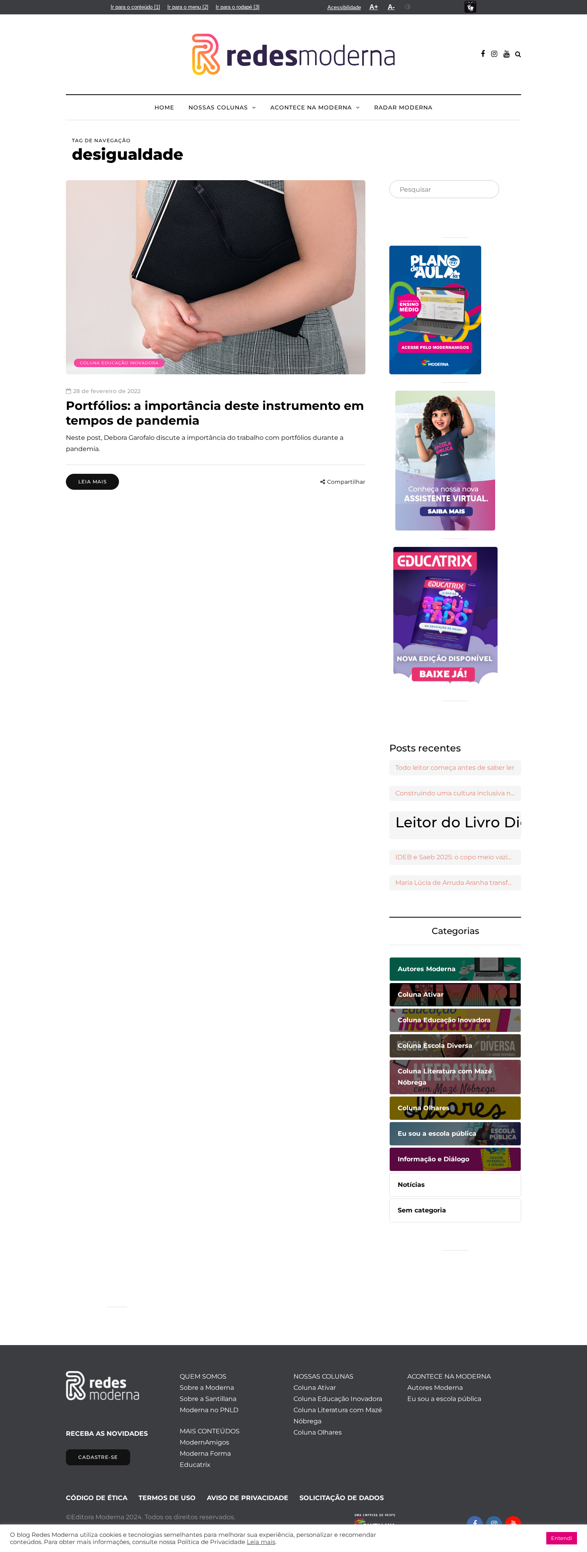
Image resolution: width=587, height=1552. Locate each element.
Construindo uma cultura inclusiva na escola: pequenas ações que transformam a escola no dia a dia (458, 793)
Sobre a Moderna (207, 1387)
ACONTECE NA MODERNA (311, 107)
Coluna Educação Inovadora (119, 363)
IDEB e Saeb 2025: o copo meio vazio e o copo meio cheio (458, 857)
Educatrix (195, 1465)
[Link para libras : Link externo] (470, 7)
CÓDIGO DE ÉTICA (96, 1498)
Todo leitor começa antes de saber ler (454, 767)
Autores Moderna (435, 1387)
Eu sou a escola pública (444, 1399)
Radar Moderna (403, 107)
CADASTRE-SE (98, 1457)
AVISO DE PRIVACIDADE (247, 1498)
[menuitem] (135, 7)
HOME (164, 107)
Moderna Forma (205, 1453)
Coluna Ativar (315, 1387)
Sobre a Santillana (208, 1399)
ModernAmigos (204, 1442)
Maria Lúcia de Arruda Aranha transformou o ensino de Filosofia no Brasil (458, 882)
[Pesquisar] (486, 190)
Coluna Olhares (318, 1432)
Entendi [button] (561, 1538)
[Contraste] (408, 6)
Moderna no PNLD (209, 1410)
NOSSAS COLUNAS (218, 107)
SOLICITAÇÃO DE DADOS (341, 1498)
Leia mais (92, 482)
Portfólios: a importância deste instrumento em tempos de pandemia (215, 413)
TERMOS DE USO (167, 1498)
